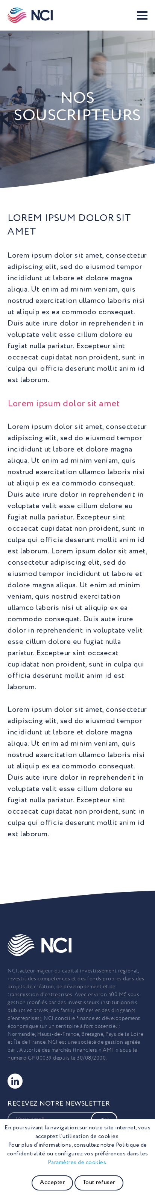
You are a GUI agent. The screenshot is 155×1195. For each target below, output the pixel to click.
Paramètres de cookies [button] (77, 1162)
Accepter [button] (52, 1183)
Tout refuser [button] (99, 1183)
